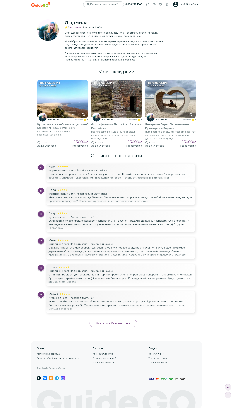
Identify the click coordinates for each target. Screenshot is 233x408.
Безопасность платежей (104, 358)
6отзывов (75, 27)
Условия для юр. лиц (158, 362)
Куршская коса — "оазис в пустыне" (71, 217)
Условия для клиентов (103, 362)
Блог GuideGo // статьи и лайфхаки (51, 368)
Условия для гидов (157, 358)
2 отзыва (79, 120)
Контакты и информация (48, 354)
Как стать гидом (156, 354)
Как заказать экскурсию (104, 354)
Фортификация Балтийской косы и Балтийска (78, 170)
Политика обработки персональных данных (58, 358)
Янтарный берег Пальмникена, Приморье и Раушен (81, 244)
